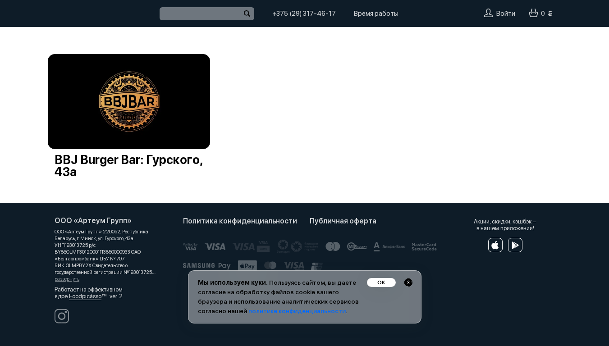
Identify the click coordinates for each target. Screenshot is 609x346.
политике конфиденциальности (297, 310)
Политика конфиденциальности (240, 221)
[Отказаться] (408, 282)
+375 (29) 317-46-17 (304, 13)
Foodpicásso (85, 296)
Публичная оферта (343, 221)
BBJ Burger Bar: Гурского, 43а (128, 166)
